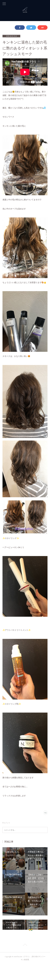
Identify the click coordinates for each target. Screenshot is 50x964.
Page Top (25, 945)
